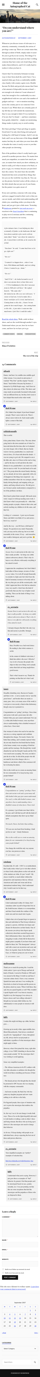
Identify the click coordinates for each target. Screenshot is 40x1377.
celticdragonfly (10, 431)
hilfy (6, 1017)
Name (5, 1240)
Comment (6, 1217)
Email (5, 1249)
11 (10, 1318)
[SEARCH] (35, 1362)
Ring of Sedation (8, 346)
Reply (35, 401)
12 (15, 1318)
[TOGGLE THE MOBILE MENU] (3, 4)
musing (19, 334)
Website (5, 1259)
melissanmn (9, 963)
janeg (6, 689)
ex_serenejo (13, 607)
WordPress (25, 1373)
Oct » (36, 1333)
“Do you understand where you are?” (18, 29)
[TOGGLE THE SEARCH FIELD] (37, 4)
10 (5, 1318)
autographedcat (8, 38)
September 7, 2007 (24, 38)
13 (20, 1318)
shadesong (8, 208)
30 (35, 1326)
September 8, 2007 (16, 634)
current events (8, 334)
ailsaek (7, 371)
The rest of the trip (30, 356)
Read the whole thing (10, 319)
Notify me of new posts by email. (14, 1273)
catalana (7, 862)
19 (15, 1322)
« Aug (4, 1333)
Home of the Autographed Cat (20, 4)
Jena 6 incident (18, 211)
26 (15, 1326)
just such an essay (26, 208)
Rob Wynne (10, 408)
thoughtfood (30, 334)
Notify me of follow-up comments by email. (17, 1269)
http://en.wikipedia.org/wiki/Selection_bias (19, 1161)
